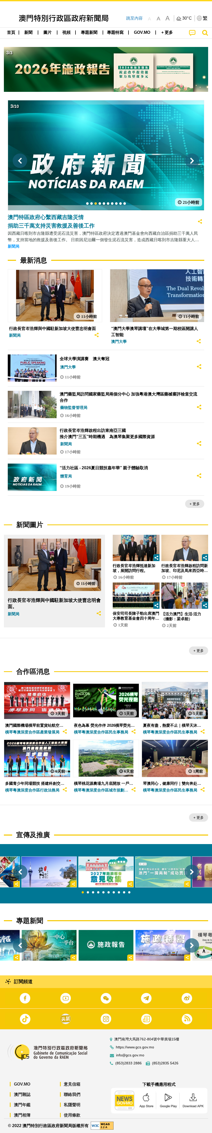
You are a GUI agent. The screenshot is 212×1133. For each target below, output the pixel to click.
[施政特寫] (162, 945)
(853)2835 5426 (165, 1063)
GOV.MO (22, 1084)
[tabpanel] (106, 872)
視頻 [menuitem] (66, 32)
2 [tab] (87, 892)
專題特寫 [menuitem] (115, 32)
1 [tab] (82, 892)
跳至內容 (134, 18)
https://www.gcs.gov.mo (135, 1047)
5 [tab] (103, 892)
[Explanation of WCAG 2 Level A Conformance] (102, 1125)
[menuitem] (29, 32)
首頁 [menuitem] (11, 32)
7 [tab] (113, 892)
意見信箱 (72, 1084)
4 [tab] (98, 892)
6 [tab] (108, 892)
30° (187, 18)
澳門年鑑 (22, 1105)
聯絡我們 (72, 1094)
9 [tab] (124, 892)
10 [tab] (129, 892)
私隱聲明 (72, 1105)
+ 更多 (195, 504)
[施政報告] (106, 945)
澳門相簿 (22, 1115)
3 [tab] (93, 892)
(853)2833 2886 (128, 1063)
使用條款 (72, 1115)
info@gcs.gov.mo (130, 1055)
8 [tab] (119, 892)
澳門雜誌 (22, 1094)
